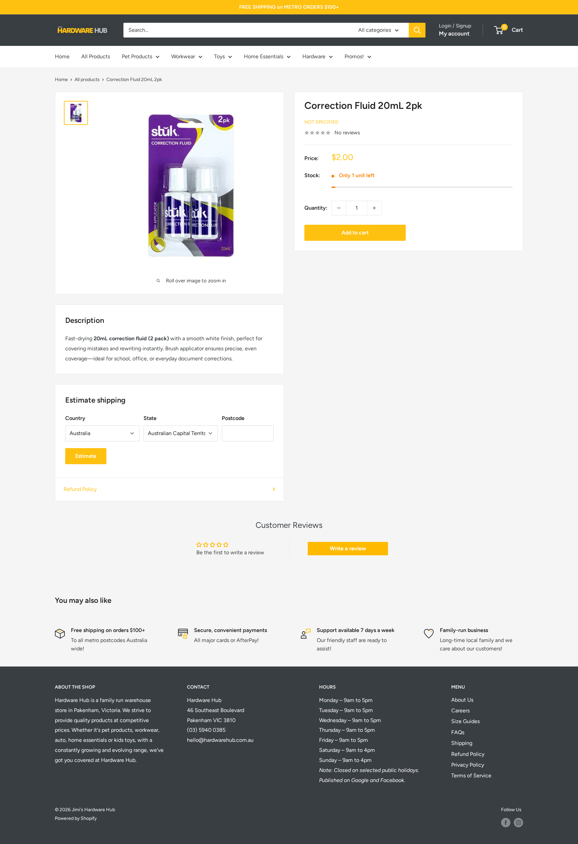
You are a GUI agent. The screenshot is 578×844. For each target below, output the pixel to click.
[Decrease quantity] (339, 208)
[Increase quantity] (374, 208)
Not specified (321, 122)
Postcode (233, 418)
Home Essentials (263, 56)
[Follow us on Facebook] (505, 822)
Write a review (348, 548)
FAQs (457, 732)
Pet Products (137, 56)
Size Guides (465, 721)
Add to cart (355, 232)
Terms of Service (471, 775)
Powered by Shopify (76, 818)
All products (87, 79)
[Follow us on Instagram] (518, 822)
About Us (462, 700)
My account (454, 33)
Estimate (85, 456)
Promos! (354, 56)
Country (75, 418)
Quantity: (315, 208)
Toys (219, 56)
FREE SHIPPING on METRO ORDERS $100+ (289, 7)
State (150, 418)
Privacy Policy (467, 765)
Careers (460, 710)
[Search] (417, 30)
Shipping (461, 743)
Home (62, 56)
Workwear (183, 56)
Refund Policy (80, 489)
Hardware (313, 56)
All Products (95, 56)
